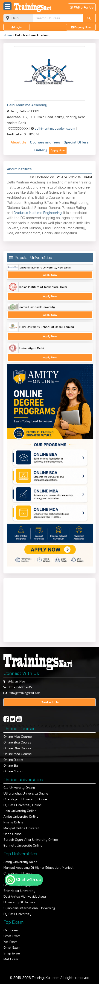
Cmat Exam (11, 936)
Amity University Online (20, 816)
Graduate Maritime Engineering (38, 212)
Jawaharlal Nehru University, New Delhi (45, 267)
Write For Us (83, 7)
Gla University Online (19, 788)
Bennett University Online (22, 845)
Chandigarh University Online (25, 799)
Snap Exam (11, 953)
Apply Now (58, 150)
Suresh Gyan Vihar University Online (30, 840)
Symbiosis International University (29, 908)
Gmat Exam (11, 947)
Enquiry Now (82, 27)
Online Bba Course (17, 748)
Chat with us (28, 879)
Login (18, 27)
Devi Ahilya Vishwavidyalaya (24, 896)
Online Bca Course (17, 742)
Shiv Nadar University (19, 891)
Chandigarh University (20, 873)
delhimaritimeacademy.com (55, 128)
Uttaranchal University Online (25, 793)
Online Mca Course (17, 754)
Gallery (40, 150)
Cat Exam (10, 930)
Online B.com (13, 760)
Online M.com (13, 771)
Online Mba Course (17, 736)
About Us (18, 142)
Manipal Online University (22, 828)
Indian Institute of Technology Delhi (43, 287)
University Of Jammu (19, 902)
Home (7, 35)
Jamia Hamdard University (37, 307)
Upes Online (12, 834)
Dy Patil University (17, 914)
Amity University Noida (20, 862)
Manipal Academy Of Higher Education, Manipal (38, 867)
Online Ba (10, 765)
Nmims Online (13, 822)
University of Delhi (31, 348)
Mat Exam (10, 959)
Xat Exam (10, 942)
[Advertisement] (35, 609)
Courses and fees (45, 142)
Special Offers (76, 142)
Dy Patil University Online (22, 805)
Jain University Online (19, 811)
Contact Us (50, 702)
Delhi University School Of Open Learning (46, 327)
